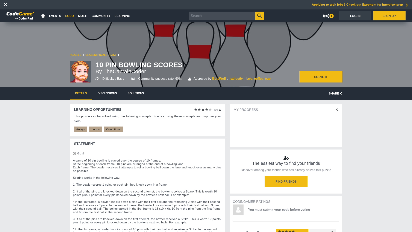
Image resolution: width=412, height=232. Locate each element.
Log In (355, 16)
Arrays (80, 129)
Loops (95, 129)
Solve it (321, 77)
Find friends (286, 181)
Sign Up (389, 16)
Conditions (113, 129)
